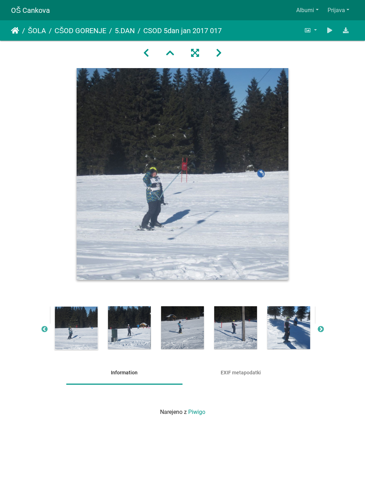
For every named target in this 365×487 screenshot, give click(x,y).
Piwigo (196, 412)
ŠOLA (37, 30)
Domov (15, 30)
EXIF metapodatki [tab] (241, 372)
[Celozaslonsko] (194, 53)
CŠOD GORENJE (80, 30)
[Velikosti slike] (310, 30)
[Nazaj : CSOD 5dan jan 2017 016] (146, 53)
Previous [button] (44, 329)
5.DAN (125, 30)
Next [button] (320, 329)
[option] (76, 328)
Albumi (305, 10)
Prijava (336, 10)
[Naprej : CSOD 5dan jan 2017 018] (218, 53)
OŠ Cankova (30, 10)
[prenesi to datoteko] (346, 30)
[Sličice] (170, 53)
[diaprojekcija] (330, 30)
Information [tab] (124, 372)
